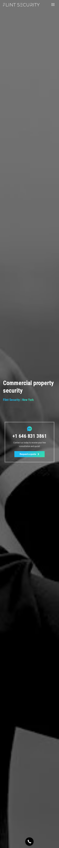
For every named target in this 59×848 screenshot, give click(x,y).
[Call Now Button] (29, 841)
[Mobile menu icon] (53, 5)
